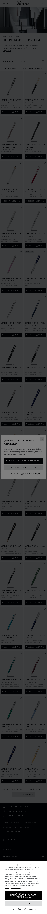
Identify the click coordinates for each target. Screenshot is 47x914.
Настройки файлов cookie (23, 909)
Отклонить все (23, 903)
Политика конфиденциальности (20, 886)
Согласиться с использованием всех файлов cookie (23, 895)
